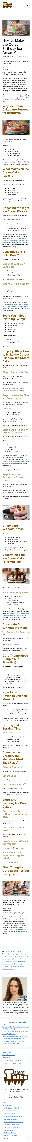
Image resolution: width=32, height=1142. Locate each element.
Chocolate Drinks (9, 1113)
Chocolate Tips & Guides (12, 1127)
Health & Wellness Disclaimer (12, 1060)
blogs (13, 956)
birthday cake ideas (11, 954)
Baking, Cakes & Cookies (13, 951)
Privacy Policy (6, 1052)
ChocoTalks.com (20, 929)
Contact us (16, 1096)
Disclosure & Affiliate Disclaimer (12, 1063)
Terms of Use (6, 1057)
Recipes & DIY (17, 959)
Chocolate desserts (10, 1111)
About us (5, 1138)
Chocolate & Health (10, 1119)
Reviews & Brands (10, 1133)
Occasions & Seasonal (9, 1136)
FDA (12, 718)
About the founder (8, 1055)
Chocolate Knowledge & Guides (12, 1116)
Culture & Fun (8, 1130)
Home (4, 1102)
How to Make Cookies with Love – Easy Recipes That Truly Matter (15, 306)
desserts (9, 959)
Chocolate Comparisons (12, 1124)
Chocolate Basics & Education (13, 1122)
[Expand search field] (5, 13)
